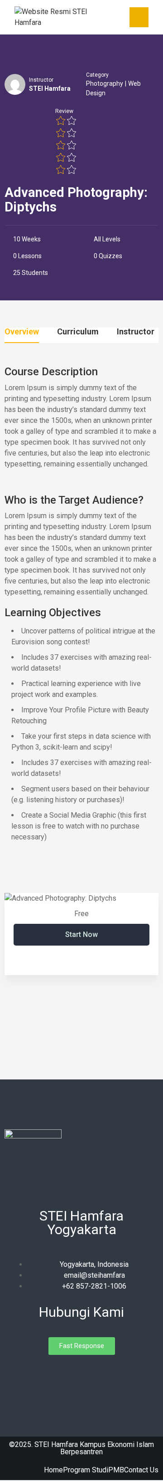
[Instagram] (81, 1375)
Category (97, 75)
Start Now (81, 934)
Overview (22, 332)
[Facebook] (65, 1375)
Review (64, 111)
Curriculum (78, 332)
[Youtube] (97, 1375)
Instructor (41, 80)
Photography (104, 83)
